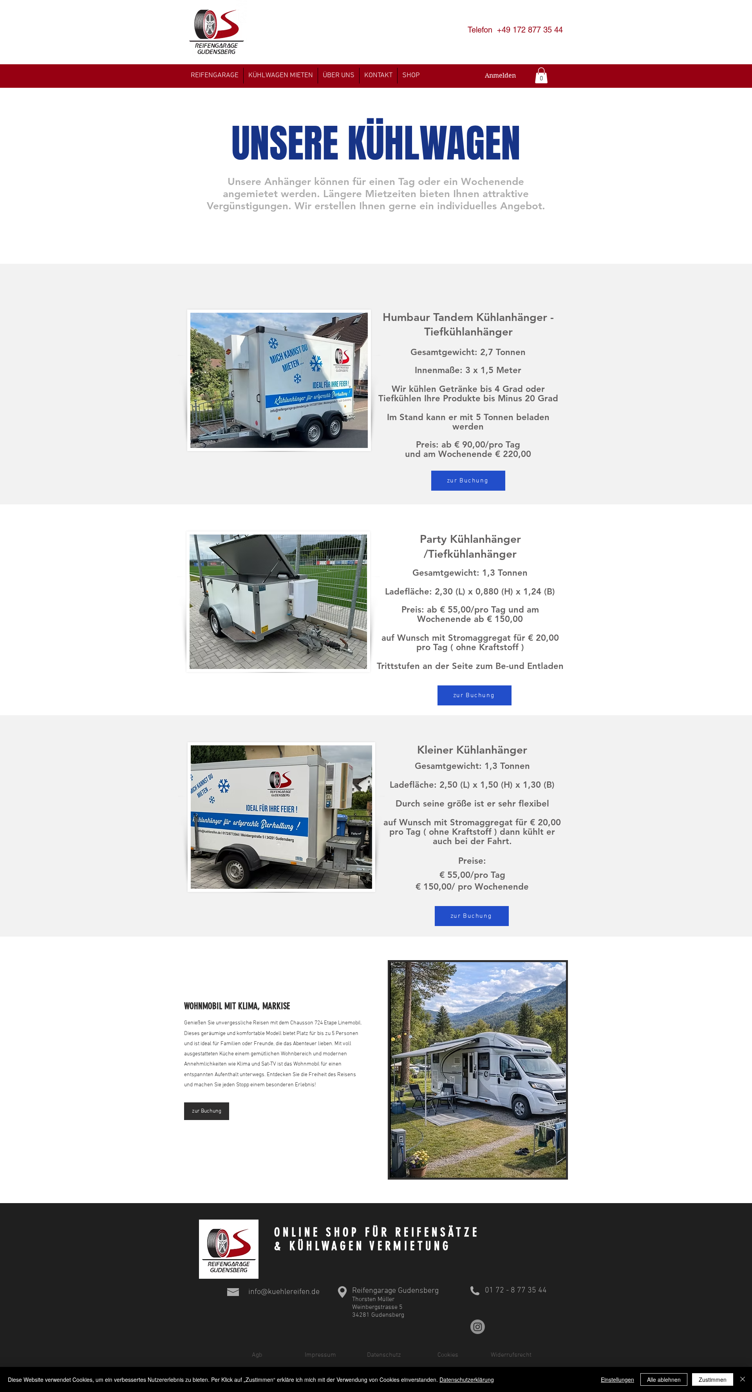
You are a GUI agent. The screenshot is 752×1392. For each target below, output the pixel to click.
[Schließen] (742, 1379)
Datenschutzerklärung (466, 1379)
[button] (541, 75)
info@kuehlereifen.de (284, 1292)
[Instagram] (477, 1327)
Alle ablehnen (664, 1379)
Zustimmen (713, 1379)
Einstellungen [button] (617, 1379)
